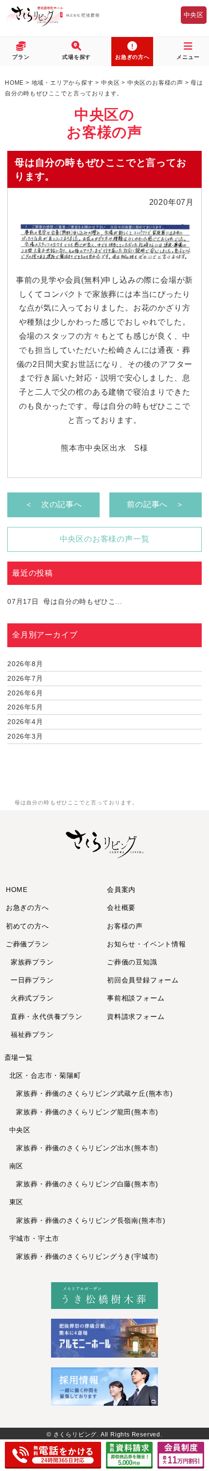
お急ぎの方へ (27, 907)
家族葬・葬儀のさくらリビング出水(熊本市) (84, 1148)
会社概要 (121, 907)
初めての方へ (27, 926)
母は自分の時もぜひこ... (64, 601)
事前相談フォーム (135, 998)
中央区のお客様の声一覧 (105, 539)
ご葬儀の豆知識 (132, 962)
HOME (17, 889)
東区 (16, 1202)
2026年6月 (25, 693)
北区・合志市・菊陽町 (45, 1075)
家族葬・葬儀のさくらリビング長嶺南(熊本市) (87, 1220)
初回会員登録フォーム (143, 980)
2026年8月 (25, 664)
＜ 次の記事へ (53, 504)
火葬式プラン (32, 998)
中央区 (194, 14)
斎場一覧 (18, 1057)
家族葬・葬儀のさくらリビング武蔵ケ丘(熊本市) (91, 1093)
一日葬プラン (32, 980)
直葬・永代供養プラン (47, 1016)
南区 (16, 1166)
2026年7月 (25, 678)
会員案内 (121, 889)
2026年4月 (25, 722)
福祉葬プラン (32, 1034)
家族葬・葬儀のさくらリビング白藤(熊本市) (84, 1184)
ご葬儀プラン (27, 944)
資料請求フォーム (135, 1016)
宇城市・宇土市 (34, 1238)
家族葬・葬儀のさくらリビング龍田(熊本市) (84, 1112)
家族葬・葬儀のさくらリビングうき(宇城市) (84, 1256)
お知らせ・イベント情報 (146, 944)
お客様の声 (125, 926)
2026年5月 (25, 707)
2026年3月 (25, 736)
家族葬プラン (32, 962)
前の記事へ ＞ (155, 504)
